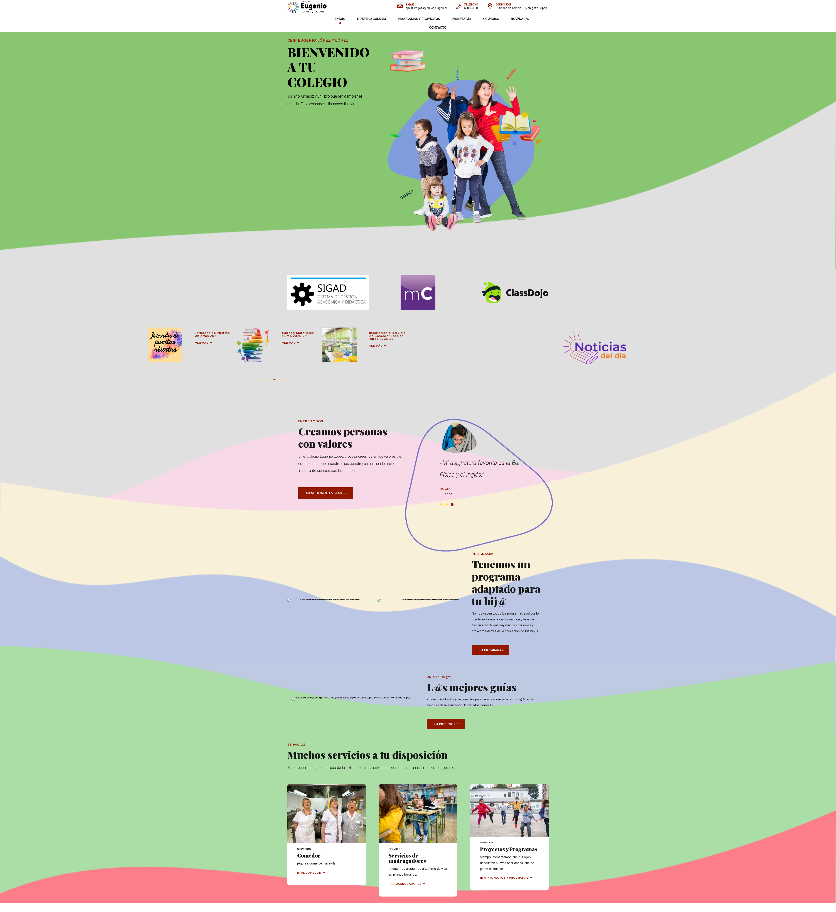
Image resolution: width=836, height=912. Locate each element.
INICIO (340, 18)
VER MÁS (201, 342)
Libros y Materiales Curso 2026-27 (211, 334)
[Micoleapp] (418, 292)
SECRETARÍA (461, 18)
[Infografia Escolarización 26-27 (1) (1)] (339, 345)
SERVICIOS (491, 18)
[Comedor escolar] (252, 345)
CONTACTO (437, 27)
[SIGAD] (328, 292)
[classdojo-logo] (515, 292)
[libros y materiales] (165, 345)
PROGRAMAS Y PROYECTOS (419, 18)
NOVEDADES (520, 18)
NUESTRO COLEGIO (371, 18)
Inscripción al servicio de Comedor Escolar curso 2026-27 (300, 335)
